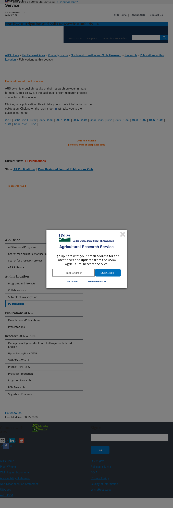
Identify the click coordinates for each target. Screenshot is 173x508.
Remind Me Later (97, 281)
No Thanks (73, 281)
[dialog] (86, 259)
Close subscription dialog (122, 234)
